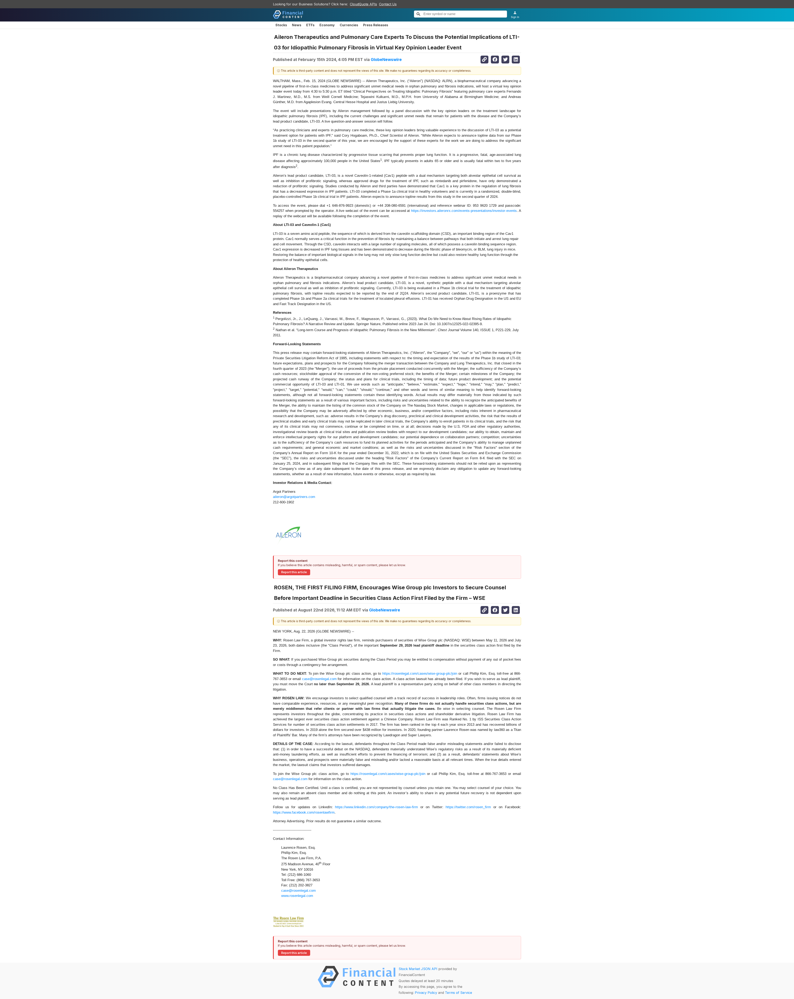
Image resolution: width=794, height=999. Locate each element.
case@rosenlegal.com (319, 679)
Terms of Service (458, 993)
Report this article (294, 572)
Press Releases (375, 25)
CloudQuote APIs (363, 4)
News (296, 25)
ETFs (310, 25)
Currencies (349, 25)
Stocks (281, 25)
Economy (327, 25)
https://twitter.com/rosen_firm (468, 807)
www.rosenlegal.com (297, 896)
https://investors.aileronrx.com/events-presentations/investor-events (464, 211)
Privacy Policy (426, 993)
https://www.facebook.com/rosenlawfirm (304, 812)
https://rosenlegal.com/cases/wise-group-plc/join (419, 674)
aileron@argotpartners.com (294, 497)
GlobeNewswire (386, 59)
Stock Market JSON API (418, 969)
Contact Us (388, 4)
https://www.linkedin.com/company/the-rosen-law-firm (376, 807)
